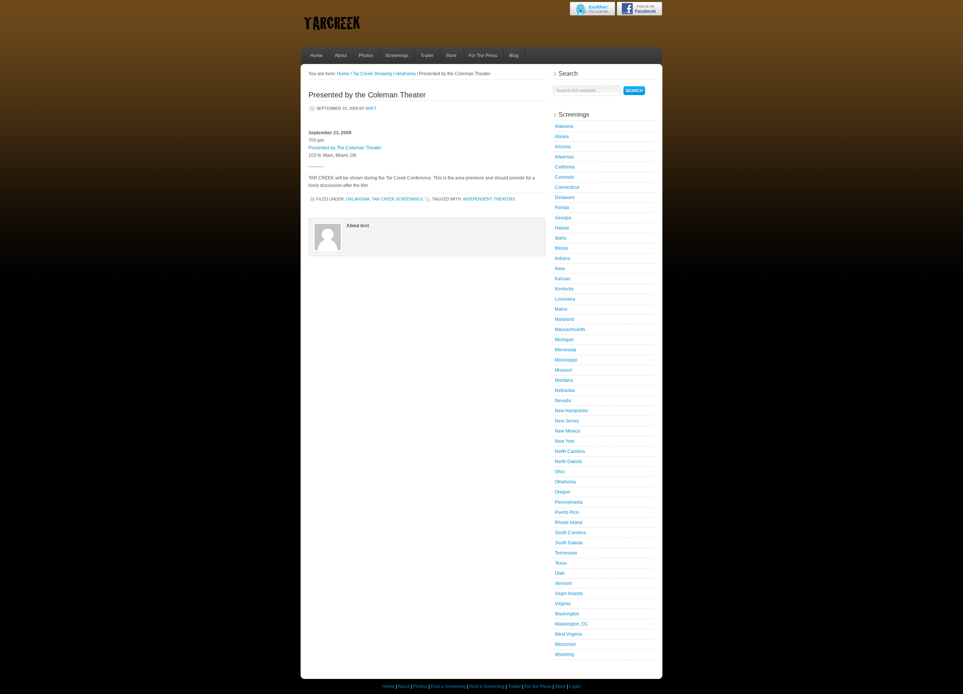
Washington (567, 614)
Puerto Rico (567, 512)
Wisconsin (565, 644)
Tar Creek (359, 23)
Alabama (564, 126)
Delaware (565, 197)
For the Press (537, 686)
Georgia (563, 217)
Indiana (562, 258)
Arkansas (564, 156)
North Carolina (570, 451)
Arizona (563, 146)
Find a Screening (448, 686)
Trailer (427, 55)
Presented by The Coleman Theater (344, 147)
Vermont (563, 583)
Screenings (397, 55)
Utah (560, 573)
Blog (514, 55)
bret (371, 108)
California (565, 167)
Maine (561, 309)
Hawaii (562, 228)
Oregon (562, 492)
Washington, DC (571, 624)
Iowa (560, 268)
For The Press (483, 55)
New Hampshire (571, 410)
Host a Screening (486, 686)
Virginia (563, 603)
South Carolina (570, 532)
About (341, 55)
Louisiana (565, 299)
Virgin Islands (569, 593)
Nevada (563, 400)
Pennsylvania (569, 502)
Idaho (561, 238)
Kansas (562, 278)
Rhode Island (568, 522)
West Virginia (568, 634)
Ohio (560, 471)
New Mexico (567, 431)
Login (575, 686)
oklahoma (405, 73)
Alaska (562, 136)
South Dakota (569, 542)
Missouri (563, 370)
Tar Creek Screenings (397, 199)
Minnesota (565, 349)
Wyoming (564, 654)
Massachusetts (570, 329)
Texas (561, 563)
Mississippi (566, 360)
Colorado (564, 177)
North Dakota (568, 461)
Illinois (561, 248)
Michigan (564, 339)
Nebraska (565, 390)
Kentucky (564, 289)
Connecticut (567, 187)
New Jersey (567, 421)
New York (564, 441)
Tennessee (566, 553)
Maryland (564, 319)
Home (316, 55)
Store (451, 55)
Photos (366, 55)
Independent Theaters (489, 199)
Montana (564, 380)
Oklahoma (565, 481)
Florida (562, 207)
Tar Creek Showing (372, 73)
